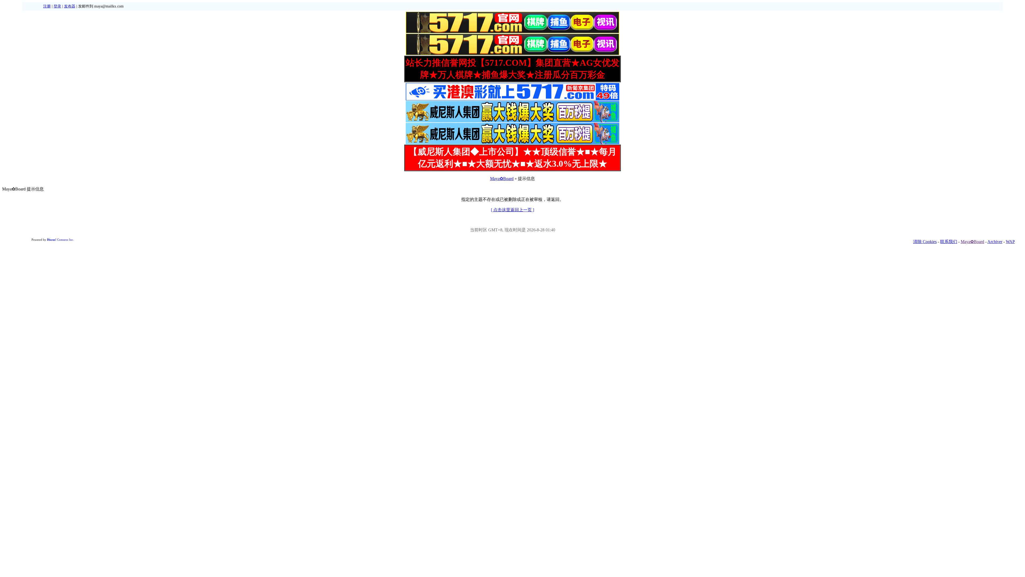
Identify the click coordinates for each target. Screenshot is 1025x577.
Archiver (994, 241)
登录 (57, 6)
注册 (47, 6)
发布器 (69, 6)
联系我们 (948, 241)
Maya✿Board (502, 178)
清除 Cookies (925, 241)
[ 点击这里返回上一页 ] (512, 210)
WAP (1010, 241)
